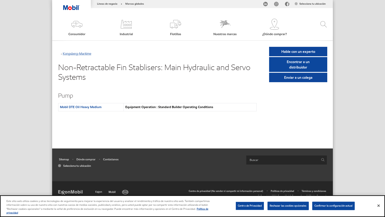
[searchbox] (282, 160)
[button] (77, 28)
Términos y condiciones (314, 191)
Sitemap (64, 159)
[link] (329, 1)
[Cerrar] (378, 205)
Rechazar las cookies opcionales (288, 206)
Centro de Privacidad (250, 206)
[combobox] (286, 160)
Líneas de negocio (107, 4)
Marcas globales (134, 4)
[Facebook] (287, 5)
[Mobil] (112, 191)
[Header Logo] (71, 5)
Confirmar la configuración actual (333, 206)
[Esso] (125, 191)
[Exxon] (99, 191)
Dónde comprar (85, 159)
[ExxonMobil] (70, 191)
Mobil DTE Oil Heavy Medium (80, 107)
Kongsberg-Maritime (77, 53)
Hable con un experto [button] (298, 51)
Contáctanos (111, 159)
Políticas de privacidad (282, 191)
